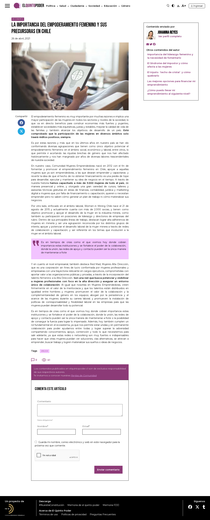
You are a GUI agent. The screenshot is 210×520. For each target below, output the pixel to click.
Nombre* (42, 426)
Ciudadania (77, 5)
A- (178, 6)
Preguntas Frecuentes (103, 514)
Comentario (44, 401)
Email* (86, 426)
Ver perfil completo (170, 36)
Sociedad (94, 5)
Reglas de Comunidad (84, 375)
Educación (110, 5)
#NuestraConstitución (51, 505)
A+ (184, 6)
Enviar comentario (108, 469)
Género (125, 5)
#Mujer (44, 351)
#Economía (17, 19)
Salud (62, 5)
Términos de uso (48, 514)
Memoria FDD (111, 505)
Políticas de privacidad (73, 514)
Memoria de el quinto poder (83, 505)
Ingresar (198, 5)
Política (50, 5)
